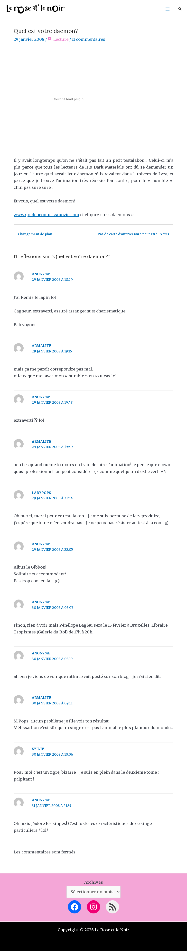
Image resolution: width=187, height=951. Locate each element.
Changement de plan (33, 234)
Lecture (60, 39)
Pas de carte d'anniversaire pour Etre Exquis (135, 234)
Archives (93, 882)
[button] (180, 9)
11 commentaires (88, 39)
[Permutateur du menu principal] (167, 9)
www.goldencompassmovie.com (46, 214)
